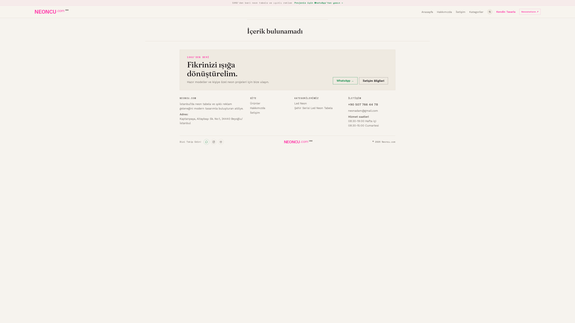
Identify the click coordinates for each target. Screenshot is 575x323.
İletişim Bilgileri (373, 80)
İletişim (460, 11)
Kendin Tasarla (505, 11)
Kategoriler (476, 11)
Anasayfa (427, 11)
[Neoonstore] (221, 142)
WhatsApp (345, 80)
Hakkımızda (444, 11)
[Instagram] (214, 142)
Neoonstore (529, 11)
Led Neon (300, 103)
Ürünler (255, 103)
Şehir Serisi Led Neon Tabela (313, 108)
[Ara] (489, 11)
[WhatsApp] (206, 142)
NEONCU (51, 12)
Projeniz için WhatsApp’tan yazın (319, 2)
